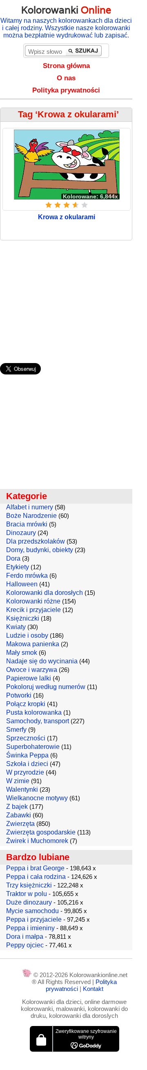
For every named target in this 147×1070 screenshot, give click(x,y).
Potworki (18, 695)
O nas (66, 78)
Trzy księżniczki (29, 885)
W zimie (17, 780)
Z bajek (17, 806)
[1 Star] (49, 205)
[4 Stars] (75, 205)
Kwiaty (16, 626)
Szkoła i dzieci (27, 763)
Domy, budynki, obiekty (39, 549)
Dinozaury (21, 532)
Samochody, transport (37, 721)
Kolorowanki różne (33, 601)
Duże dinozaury (29, 902)
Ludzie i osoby (27, 635)
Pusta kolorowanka (34, 712)
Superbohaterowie (33, 746)
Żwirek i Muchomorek (37, 840)
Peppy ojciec (25, 945)
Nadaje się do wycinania (42, 661)
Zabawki (18, 815)
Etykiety (17, 567)
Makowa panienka (32, 644)
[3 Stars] (66, 205)
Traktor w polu (26, 893)
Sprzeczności (25, 738)
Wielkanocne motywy (37, 798)
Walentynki (22, 789)
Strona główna (66, 66)
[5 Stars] (84, 205)
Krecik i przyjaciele (33, 609)
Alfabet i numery (29, 507)
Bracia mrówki (26, 524)
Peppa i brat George (35, 868)
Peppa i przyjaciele (34, 919)
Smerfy (16, 729)
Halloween (22, 584)
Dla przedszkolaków (35, 541)
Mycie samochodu (32, 910)
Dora (13, 558)
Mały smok (21, 652)
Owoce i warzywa (31, 669)
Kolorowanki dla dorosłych (44, 592)
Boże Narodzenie (31, 515)
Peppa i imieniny (30, 928)
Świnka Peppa (27, 755)
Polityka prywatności (66, 90)
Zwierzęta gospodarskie (41, 832)
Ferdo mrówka (27, 575)
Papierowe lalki (28, 678)
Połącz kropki (25, 703)
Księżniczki (22, 618)
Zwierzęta (20, 823)
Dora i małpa (24, 936)
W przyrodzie (25, 772)
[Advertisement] (73, 298)
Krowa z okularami (66, 217)
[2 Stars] (57, 205)
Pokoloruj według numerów (45, 686)
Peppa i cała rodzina (36, 876)
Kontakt (93, 988)
